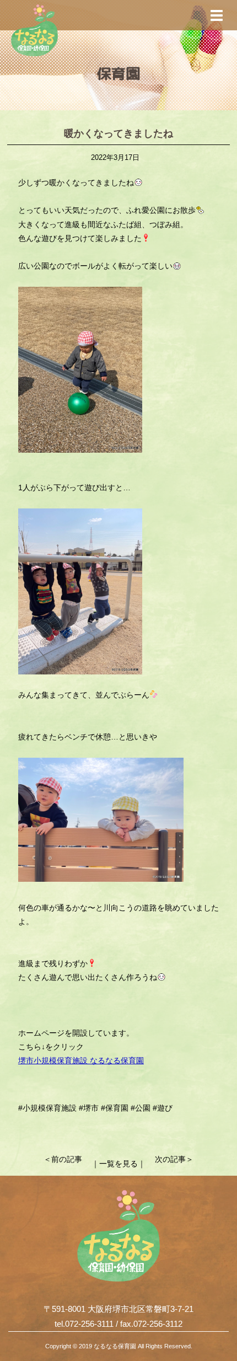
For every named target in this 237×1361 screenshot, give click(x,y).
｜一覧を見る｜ (118, 1163)
